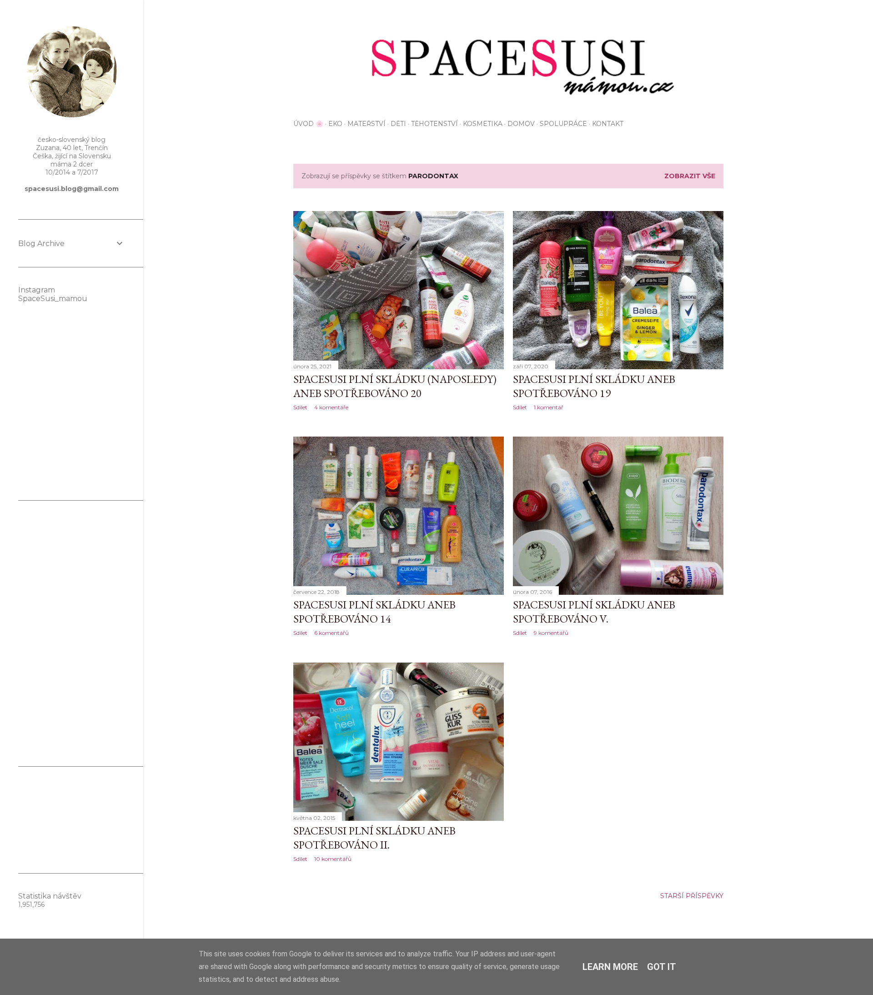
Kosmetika (482, 124)
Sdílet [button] (300, 407)
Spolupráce (563, 124)
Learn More (610, 966)
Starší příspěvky (691, 896)
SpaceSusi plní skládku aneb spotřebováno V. (594, 612)
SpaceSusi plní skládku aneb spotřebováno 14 (374, 612)
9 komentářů (551, 632)
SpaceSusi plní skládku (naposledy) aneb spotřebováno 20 (395, 386)
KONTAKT (607, 124)
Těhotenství (434, 124)
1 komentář (548, 407)
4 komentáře (331, 407)
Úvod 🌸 (308, 124)
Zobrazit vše (689, 176)
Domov (521, 124)
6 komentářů (331, 632)
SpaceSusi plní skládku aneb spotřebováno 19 (594, 386)
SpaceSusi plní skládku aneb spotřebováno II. (374, 838)
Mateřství (366, 124)
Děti (398, 124)
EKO (335, 124)
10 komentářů (332, 858)
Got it (661, 966)
